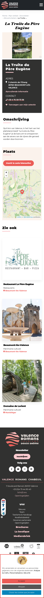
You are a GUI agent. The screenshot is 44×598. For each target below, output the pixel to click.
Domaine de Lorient (14, 406)
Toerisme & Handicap (22, 515)
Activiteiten (24, 16)
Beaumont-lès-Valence (16, 345)
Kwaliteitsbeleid (22, 517)
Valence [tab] (8, 479)
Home (4, 16)
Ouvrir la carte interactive (18, 163)
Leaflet (19, 217)
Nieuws (22, 509)
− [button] (6, 175)
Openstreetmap (28, 217)
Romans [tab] (21, 479)
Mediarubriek (22, 536)
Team (22, 512)
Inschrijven (22, 457)
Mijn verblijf (13, 16)
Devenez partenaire (22, 520)
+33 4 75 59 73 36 (15, 100)
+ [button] (6, 172)
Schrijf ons (22, 492)
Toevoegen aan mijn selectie (21, 105)
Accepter (21, 581)
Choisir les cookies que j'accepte (21, 592)
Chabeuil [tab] (35, 479)
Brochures (22, 527)
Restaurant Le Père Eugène (18, 284)
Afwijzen (21, 587)
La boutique (22, 531)
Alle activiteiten (10, 18)
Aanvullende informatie (17, 91)
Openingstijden (22, 496)
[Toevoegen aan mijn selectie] (37, 240)
